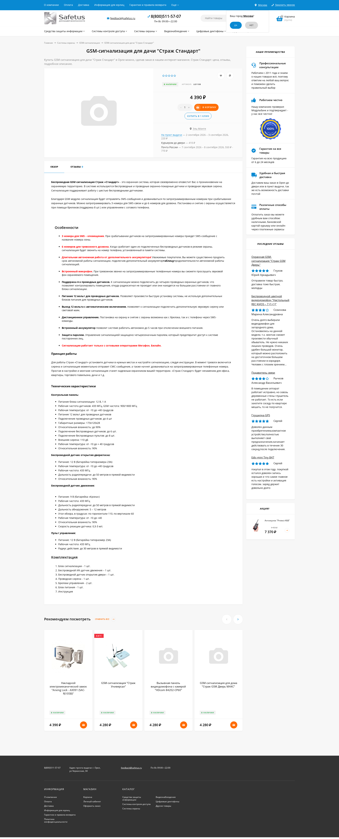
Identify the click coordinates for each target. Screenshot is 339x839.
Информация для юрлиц (109, 5)
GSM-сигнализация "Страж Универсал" (118, 684)
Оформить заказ (91, 805)
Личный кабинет (92, 801)
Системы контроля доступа (136, 804)
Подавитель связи (263, 372)
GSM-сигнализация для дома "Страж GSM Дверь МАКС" (218, 684)
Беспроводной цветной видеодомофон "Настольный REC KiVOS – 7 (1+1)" (270, 300)
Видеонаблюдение (166, 797)
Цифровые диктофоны (167, 801)
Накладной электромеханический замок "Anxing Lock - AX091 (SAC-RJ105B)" (68, 688)
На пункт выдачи (171, 135)
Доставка (83, 5)
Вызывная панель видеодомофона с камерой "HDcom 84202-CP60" (168, 686)
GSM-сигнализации (89, 42)
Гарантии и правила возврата (147, 5)
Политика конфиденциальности (55, 820)
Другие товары (163, 805)
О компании (51, 5)
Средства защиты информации (131, 798)
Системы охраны (66, 42)
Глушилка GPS (260, 415)
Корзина (87, 797)
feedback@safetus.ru (122, 18)
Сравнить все (102, 619)
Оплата (68, 5)
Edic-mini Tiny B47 (262, 457)
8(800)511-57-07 (166, 16)
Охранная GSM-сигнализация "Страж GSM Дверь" (268, 260)
